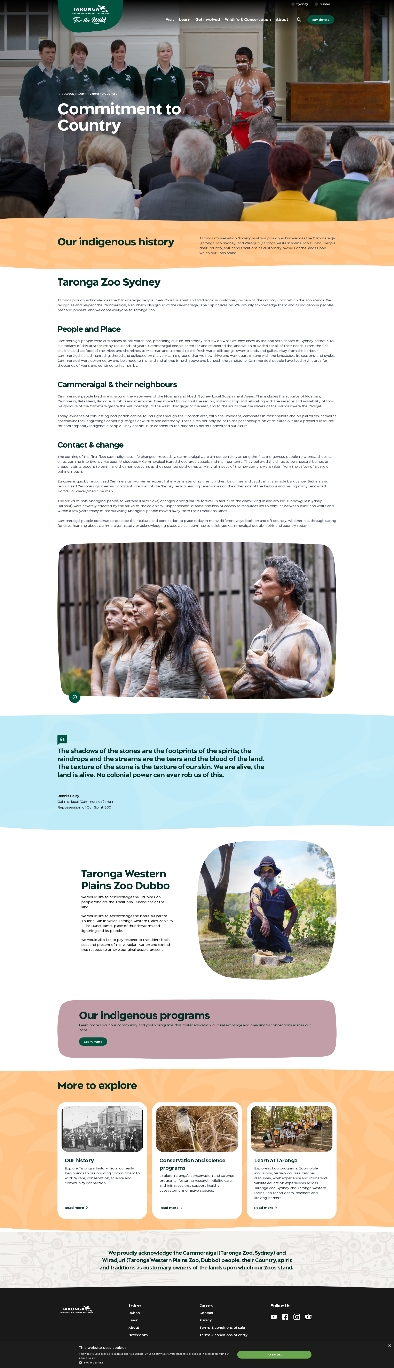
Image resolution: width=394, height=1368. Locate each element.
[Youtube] (273, 1317)
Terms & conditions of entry (223, 1335)
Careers (206, 1305)
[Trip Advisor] (308, 1317)
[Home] (90, 16)
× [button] (389, 1345)
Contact (206, 1313)
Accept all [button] (274, 1354)
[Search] (385, 8)
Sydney (302, 4)
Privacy (205, 1320)
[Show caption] (74, 697)
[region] (197, 620)
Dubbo (325, 4)
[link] (373, 8)
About (282, 19)
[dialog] (197, 1354)
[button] (299, 19)
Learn (184, 19)
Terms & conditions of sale (222, 1328)
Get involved (207, 19)
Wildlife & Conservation (248, 19)
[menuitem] (169, 19)
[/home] (59, 94)
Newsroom (138, 1335)
